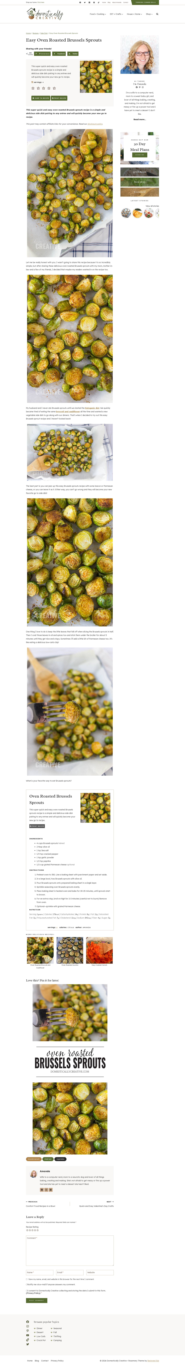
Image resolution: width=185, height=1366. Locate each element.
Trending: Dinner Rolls (146, 2)
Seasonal (57, 1328)
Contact (125, 2)
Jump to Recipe (41, 98)
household (139, 192)
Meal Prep (139, 182)
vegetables (60, 1159)
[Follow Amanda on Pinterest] (51, 1190)
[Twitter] (84, 2)
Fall (55, 1332)
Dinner (39, 1328)
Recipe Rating (32, 1227)
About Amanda (116, 2)
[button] (33, 88)
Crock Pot (41, 1340)
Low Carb (41, 1336)
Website (91, 1272)
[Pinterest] (94, 2)
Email (60, 1272)
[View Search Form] (157, 14)
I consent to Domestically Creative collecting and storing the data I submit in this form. (66, 1291)
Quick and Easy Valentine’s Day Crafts (96, 1204)
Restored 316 (153, 1360)
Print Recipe (59, 98)
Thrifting (57, 1336)
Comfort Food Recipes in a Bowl (40, 1204)
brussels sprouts (34, 1159)
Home (104, 2)
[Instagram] (89, 2)
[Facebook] (80, 2)
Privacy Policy (57, 1360)
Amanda (45, 1171)
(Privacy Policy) (33, 1293)
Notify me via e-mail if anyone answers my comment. (51, 1284)
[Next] (157, 213)
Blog (109, 2)
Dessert (40, 1332)
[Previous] (122, 213)
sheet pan (48, 1159)
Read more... (140, 119)
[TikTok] (98, 2)
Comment (32, 1238)
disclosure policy (94, 124)
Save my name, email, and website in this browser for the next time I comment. (61, 1279)
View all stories (152, 206)
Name (30, 1272)
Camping (57, 1340)
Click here (40, 2)
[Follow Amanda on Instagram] (46, 1190)
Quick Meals (139, 172)
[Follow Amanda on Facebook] (42, 1190)
